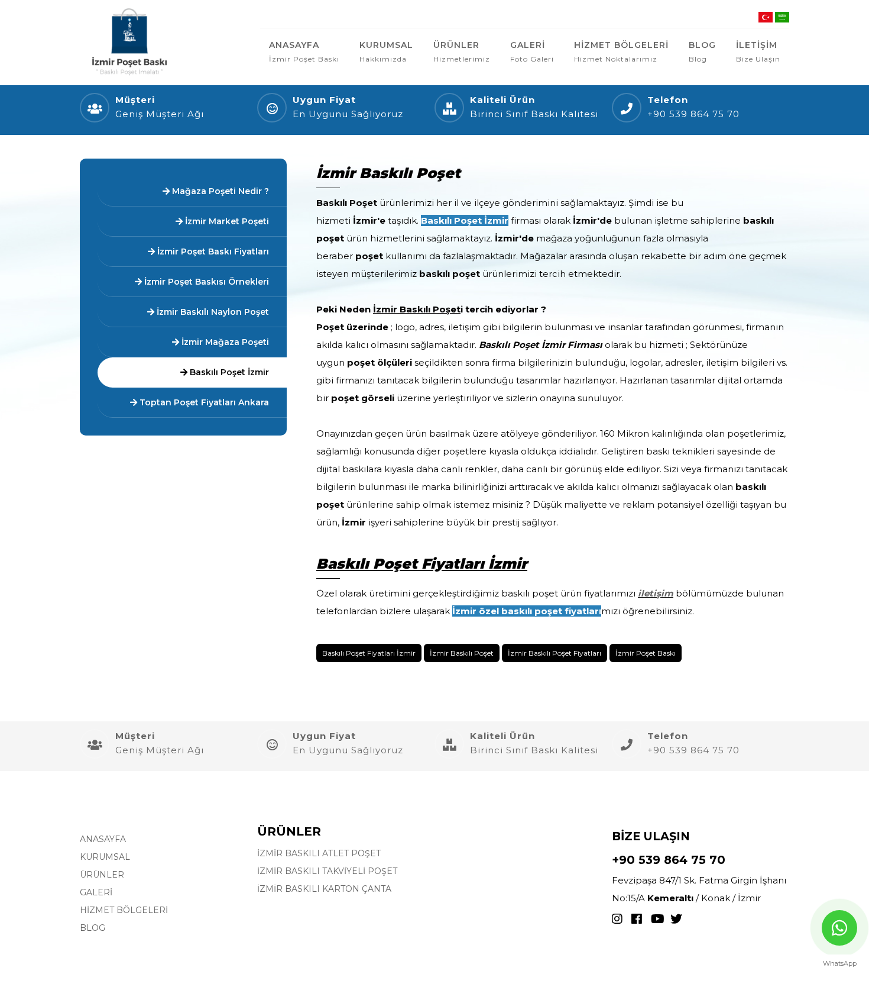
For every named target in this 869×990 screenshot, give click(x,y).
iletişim (655, 593)
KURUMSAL (386, 51)
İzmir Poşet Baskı (645, 653)
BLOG (702, 51)
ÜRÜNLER (461, 51)
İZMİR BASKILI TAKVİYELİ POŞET (327, 871)
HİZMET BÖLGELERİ (621, 51)
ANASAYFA (304, 51)
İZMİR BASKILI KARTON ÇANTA (324, 888)
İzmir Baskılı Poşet (462, 653)
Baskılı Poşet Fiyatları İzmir (369, 653)
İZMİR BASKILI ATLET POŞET (319, 853)
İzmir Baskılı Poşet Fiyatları (554, 653)
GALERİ (532, 51)
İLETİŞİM (758, 51)
